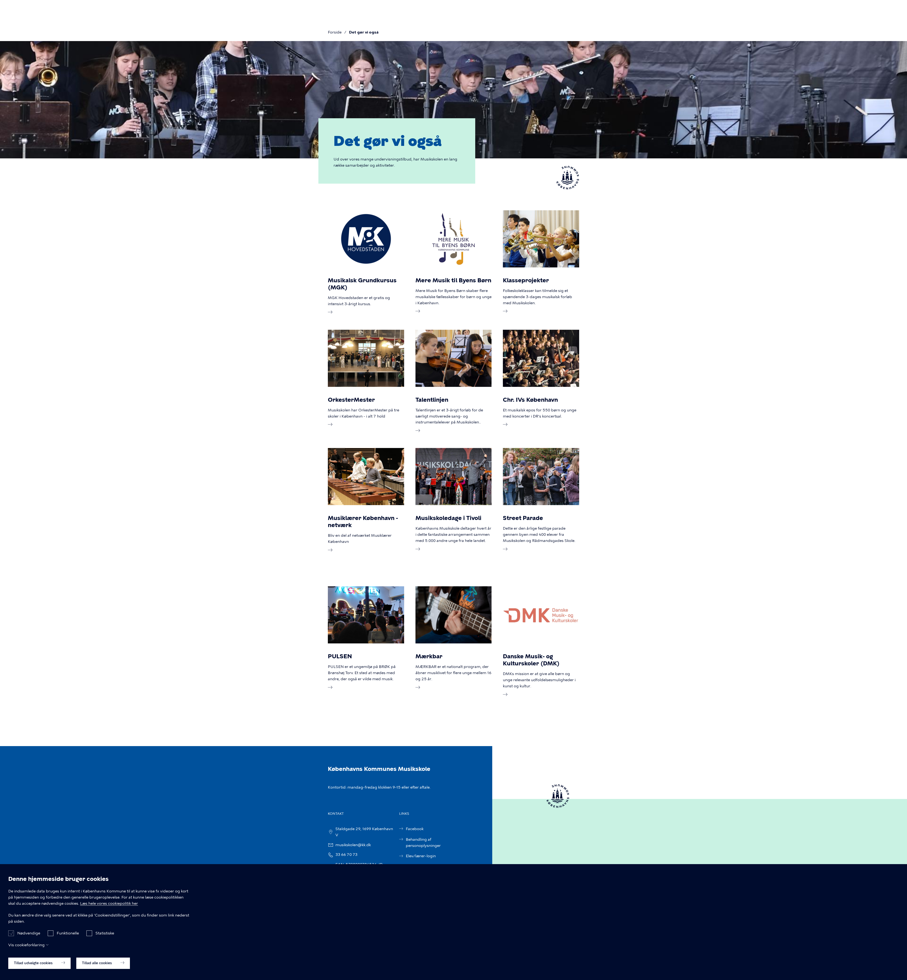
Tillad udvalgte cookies (34, 963)
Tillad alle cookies (97, 963)
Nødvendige (28, 933)
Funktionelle (68, 933)
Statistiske (104, 933)
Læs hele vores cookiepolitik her (109, 903)
